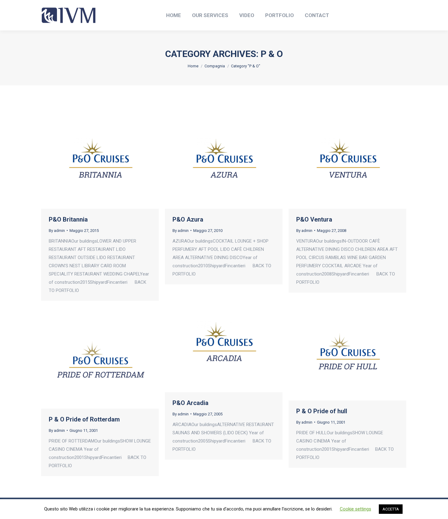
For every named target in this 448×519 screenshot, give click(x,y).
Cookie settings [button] (355, 509)
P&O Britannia (68, 219)
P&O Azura (187, 219)
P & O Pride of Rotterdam (84, 419)
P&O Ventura (314, 219)
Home (193, 66)
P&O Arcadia (190, 403)
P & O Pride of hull (321, 411)
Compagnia (214, 66)
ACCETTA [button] (390, 509)
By (57, 230)
